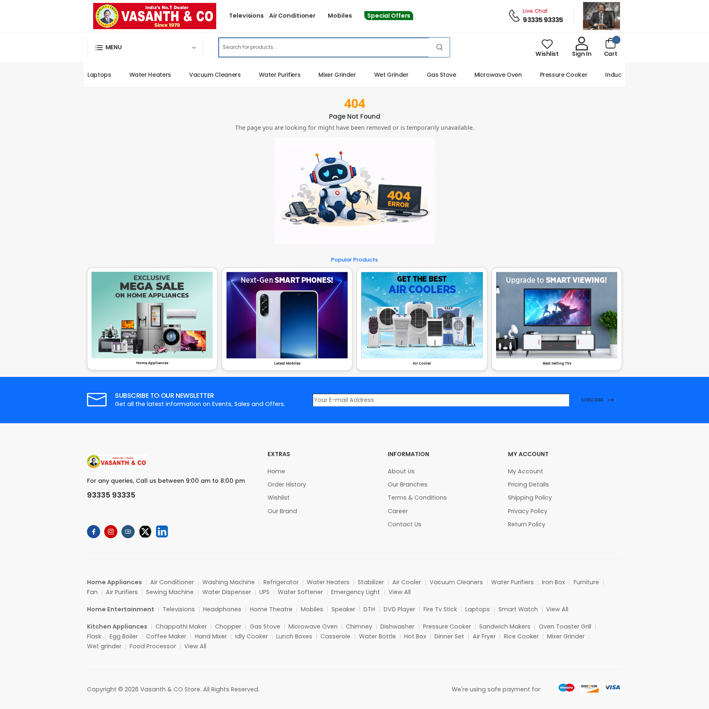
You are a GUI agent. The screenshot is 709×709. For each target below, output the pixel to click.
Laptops (89, 75)
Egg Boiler (124, 636)
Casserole (335, 636)
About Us (401, 471)
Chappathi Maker (181, 626)
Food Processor (153, 646)
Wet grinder (104, 646)
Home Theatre (271, 609)
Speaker (343, 609)
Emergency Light (355, 592)
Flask (94, 636)
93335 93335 (543, 20)
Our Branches (408, 484)
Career (398, 511)
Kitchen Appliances (117, 626)
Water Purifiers (270, 75)
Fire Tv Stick (440, 609)
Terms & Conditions (417, 497)
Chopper (228, 626)
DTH (369, 609)
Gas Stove (431, 75)
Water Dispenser (226, 592)
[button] (145, 47)
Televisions (246, 15)
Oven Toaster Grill (565, 626)
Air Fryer (484, 636)
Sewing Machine (170, 592)
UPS (264, 592)
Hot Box (415, 636)
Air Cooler (406, 582)
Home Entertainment (120, 609)
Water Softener (300, 592)
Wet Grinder (381, 75)
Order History (287, 484)
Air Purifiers (122, 592)
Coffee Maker (166, 636)
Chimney (359, 626)
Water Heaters (140, 75)
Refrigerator (281, 582)
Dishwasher (397, 626)
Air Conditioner (292, 15)
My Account (525, 471)
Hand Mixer (211, 636)
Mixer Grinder (327, 75)
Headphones (222, 609)
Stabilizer (371, 582)
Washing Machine (228, 582)
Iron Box (553, 582)
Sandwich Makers (505, 626)
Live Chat (535, 11)
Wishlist (279, 497)
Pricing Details (528, 484)
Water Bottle (377, 636)
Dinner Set (449, 636)
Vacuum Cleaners (205, 75)
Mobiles (340, 15)
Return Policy (526, 524)
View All (400, 592)
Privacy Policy (527, 511)
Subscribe (592, 400)
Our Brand (282, 511)
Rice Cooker (521, 636)
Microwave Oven (488, 75)
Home (276, 471)
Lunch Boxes (294, 636)
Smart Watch (518, 609)
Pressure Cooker (554, 75)
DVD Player (399, 609)
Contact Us (404, 524)
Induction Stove (617, 75)
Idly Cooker (251, 636)
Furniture (586, 582)
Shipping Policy (530, 497)
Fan (92, 592)
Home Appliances (114, 582)
